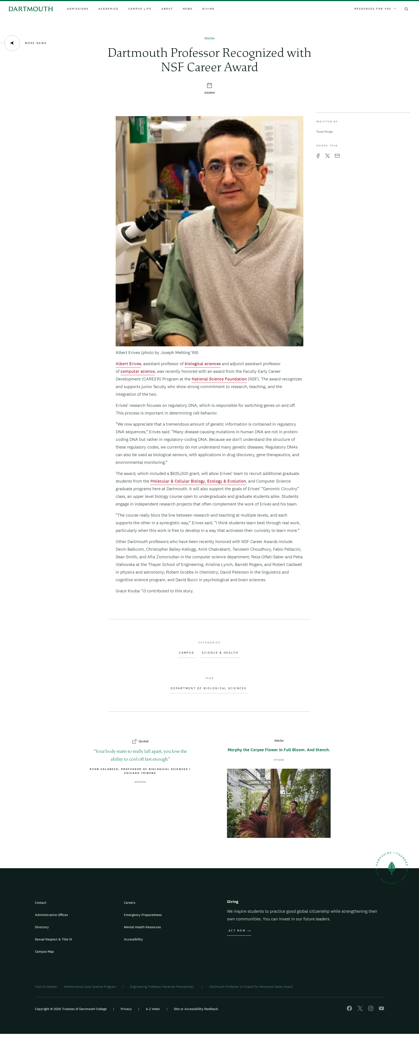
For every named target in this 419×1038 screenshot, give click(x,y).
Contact (40, 903)
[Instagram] (370, 1010)
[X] (360, 1010)
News (187, 8)
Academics (108, 8)
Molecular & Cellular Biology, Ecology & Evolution (198, 481)
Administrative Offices (51, 915)
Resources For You (373, 8)
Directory (42, 927)
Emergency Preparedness (143, 915)
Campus (186, 653)
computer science (137, 371)
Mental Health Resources (142, 927)
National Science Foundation (219, 379)
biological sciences (203, 363)
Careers (129, 903)
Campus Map (44, 951)
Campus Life (140, 8)
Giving (208, 8)
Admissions (78, 8)
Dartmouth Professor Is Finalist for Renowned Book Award (250, 987)
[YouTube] (381, 1010)
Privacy (126, 1009)
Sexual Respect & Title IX (53, 939)
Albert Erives (128, 363)
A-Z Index (153, 1009)
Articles (209, 38)
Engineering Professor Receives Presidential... (162, 987)
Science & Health (220, 653)
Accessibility (133, 939)
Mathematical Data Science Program (90, 987)
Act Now (237, 930)
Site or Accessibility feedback (196, 1009)
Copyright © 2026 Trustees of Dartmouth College (71, 1009)
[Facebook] (349, 1010)
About (167, 8)
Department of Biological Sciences (208, 688)
